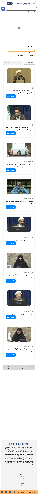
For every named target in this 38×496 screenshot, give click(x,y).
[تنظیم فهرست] (34, 3)
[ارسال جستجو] (3, 9)
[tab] (29, 63)
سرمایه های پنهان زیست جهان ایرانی (22, 240)
